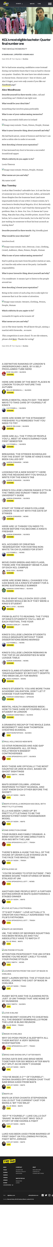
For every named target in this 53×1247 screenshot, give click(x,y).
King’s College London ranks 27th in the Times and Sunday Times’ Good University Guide (26, 493)
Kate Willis (6, 59)
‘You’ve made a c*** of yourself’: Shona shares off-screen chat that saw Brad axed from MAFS (26, 1079)
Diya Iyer (10, 571)
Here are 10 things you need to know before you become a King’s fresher (24, 529)
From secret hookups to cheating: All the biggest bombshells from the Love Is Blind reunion (25, 1019)
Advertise (19, 1169)
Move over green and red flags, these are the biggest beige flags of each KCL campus (25, 565)
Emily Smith (11, 774)
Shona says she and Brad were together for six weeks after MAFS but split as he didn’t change (26, 1061)
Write (32, 3)
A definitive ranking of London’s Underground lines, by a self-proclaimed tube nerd (23, 366)
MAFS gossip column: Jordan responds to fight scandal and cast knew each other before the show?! (25, 788)
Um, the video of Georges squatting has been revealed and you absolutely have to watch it (26, 936)
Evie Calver (11, 372)
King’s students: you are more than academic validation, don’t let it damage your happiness (26, 691)
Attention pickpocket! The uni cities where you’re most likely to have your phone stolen (26, 957)
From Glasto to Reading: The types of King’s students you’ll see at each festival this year (25, 619)
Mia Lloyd (11, 607)
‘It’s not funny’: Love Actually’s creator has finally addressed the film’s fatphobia (25, 915)
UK (8, 735)
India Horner (12, 679)
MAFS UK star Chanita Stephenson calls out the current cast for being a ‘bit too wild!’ (24, 1100)
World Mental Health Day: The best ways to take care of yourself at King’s (25, 402)
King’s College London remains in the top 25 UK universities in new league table (24, 655)
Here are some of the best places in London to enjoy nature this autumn (26, 384)
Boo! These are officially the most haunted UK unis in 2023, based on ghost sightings (25, 769)
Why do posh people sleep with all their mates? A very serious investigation (25, 1040)
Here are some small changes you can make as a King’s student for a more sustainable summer (25, 583)
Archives (19, 1173)
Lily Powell (11, 408)
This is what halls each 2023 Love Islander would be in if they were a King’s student (25, 601)
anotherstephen (14, 733)
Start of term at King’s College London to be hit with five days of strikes (24, 511)
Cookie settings (38, 1173)
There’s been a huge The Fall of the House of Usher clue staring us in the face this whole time (26, 855)
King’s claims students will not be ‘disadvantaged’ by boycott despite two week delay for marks (26, 673)
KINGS (10, 375)
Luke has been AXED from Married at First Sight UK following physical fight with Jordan (26, 1136)
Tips (39, 3)
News (25, 462)
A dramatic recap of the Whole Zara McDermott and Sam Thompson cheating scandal (26, 727)
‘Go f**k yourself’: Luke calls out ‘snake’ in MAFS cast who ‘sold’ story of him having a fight (24, 1118)
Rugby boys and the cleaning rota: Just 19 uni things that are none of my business (25, 998)
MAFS (22, 795)
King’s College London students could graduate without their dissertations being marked (24, 637)
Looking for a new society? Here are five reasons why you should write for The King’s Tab (24, 475)
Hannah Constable (15, 589)
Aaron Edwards (13, 462)
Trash (32, 842)
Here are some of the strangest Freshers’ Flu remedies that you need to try (24, 420)
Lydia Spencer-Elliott (16, 756)
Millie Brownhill (14, 390)
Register (19, 1181)
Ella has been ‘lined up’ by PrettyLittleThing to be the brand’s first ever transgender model (24, 815)
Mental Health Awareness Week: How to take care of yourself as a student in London (25, 709)
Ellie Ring (11, 941)
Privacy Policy (21, 1171)
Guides (25, 59)
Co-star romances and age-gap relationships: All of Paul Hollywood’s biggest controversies (22, 749)
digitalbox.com (11, 1195)
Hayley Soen (12, 795)
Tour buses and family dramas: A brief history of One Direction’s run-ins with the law (23, 837)
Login (18, 1182)
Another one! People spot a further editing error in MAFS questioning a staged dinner (26, 894)
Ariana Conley (13, 625)
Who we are (37, 1169)
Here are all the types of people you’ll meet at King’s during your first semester (24, 439)
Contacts (36, 1171)
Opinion (30, 697)
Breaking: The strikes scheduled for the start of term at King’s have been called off (26, 457)
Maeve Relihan (13, 426)
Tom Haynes (16, 59)
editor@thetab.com (33, 1195)
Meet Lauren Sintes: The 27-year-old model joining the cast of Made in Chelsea (26, 980)
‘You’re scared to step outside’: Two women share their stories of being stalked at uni (26, 876)
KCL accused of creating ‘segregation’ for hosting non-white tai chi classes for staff (23, 547)
